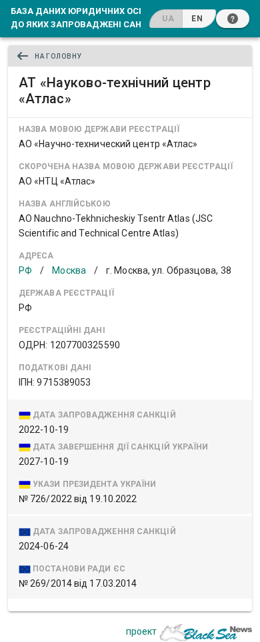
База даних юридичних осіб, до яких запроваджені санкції (85, 17)
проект (141, 631)
